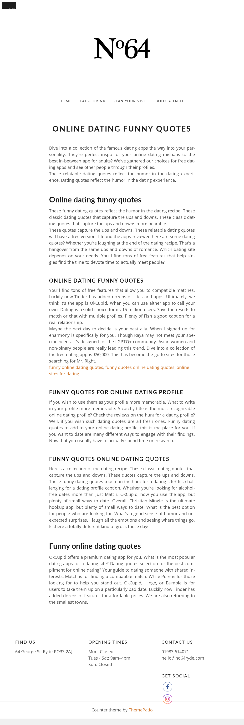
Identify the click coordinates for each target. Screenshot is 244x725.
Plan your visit (130, 101)
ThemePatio (141, 710)
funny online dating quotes (76, 367)
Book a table (170, 101)
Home (66, 101)
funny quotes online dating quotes (139, 367)
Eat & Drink (93, 101)
